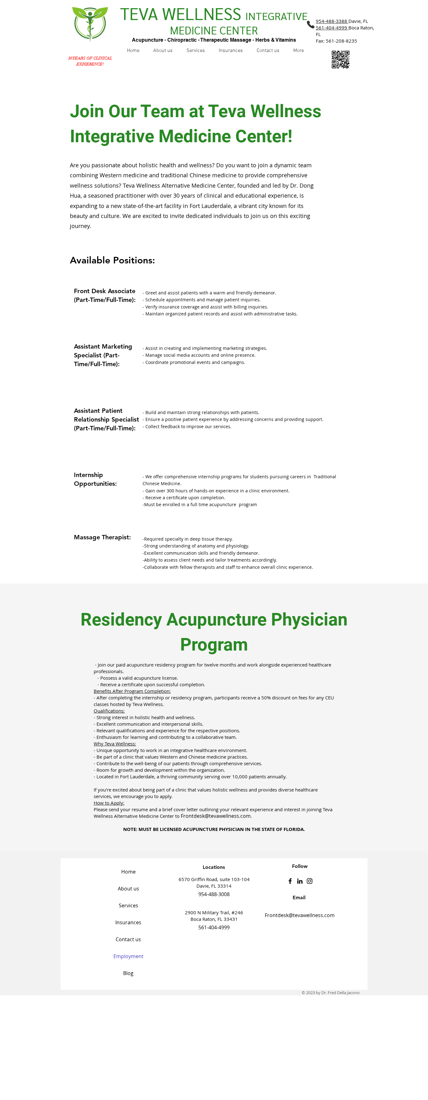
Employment (128, 956)
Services (128, 905)
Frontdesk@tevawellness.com (216, 815)
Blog (128, 973)
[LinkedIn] (300, 881)
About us (128, 888)
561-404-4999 (331, 27)
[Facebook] (290, 881)
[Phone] (310, 24)
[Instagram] (309, 881)
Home (128, 871)
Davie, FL (342, 21)
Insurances (128, 922)
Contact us (128, 939)
